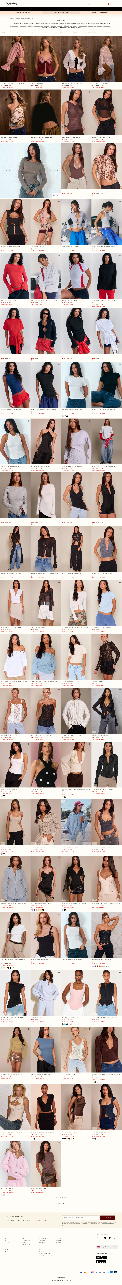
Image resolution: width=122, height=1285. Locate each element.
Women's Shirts (107, 26)
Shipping (7, 1244)
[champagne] (39, 910)
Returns (6, 1240)
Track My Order (59, 1240)
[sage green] (2, 968)
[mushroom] (93, 1138)
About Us (24, 1238)
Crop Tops (60, 26)
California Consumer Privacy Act (46, 1255)
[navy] (67, 1024)
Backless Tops (23, 26)
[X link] (114, 1238)
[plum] (74, 1138)
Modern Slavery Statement (27, 1244)
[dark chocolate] (8, 968)
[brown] (34, 910)
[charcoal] (63, 1024)
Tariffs (40, 1249)
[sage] (104, 966)
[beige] (67, 1138)
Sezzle (6, 1253)
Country (98, 1243)
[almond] (102, 966)
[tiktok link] (110, 1238)
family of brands (112, 1222)
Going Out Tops (73, 26)
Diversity (23, 1242)
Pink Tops (90, 26)
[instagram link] (97, 1238)
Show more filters (92, 32)
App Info (40, 1244)
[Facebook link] (101, 1238)
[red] (100, 966)
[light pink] (36, 910)
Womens (17, 18)
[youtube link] (105, 1238)
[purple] (95, 966)
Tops (31, 18)
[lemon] (69, 1024)
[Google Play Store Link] (101, 1257)
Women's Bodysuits (38, 26)
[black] (67, 416)
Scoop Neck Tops (98, 26)
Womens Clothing (24, 18)
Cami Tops (46, 26)
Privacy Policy (42, 1240)
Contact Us (24, 1247)
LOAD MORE (61, 1203)
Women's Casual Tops (65, 27)
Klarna (6, 1251)
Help (6, 1238)
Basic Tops (30, 26)
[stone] (2, 853)
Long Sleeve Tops (83, 26)
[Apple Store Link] (101, 1261)
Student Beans (8, 1255)
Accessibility (41, 1247)
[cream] (63, 797)
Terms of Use (41, 1251)
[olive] (41, 910)
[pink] (93, 966)
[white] (65, 416)
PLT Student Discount (26, 1240)
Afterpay (6, 1247)
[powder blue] (63, 910)
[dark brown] (65, 797)
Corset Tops (53, 26)
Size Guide (7, 1242)
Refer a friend (58, 1242)
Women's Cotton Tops (76, 27)
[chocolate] (4, 853)
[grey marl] (4, 968)
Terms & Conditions (43, 1238)
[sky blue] (65, 1024)
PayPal (6, 1249)
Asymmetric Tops (14, 26)
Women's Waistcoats (53, 27)
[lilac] (32, 910)
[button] (108, 4)
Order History (58, 1238)
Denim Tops (66, 26)
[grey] (63, 416)
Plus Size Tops (44, 27)
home (11, 18)
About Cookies (42, 1242)
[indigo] (95, 1138)
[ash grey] (2, 1195)
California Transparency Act (45, 1253)
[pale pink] (71, 1024)
